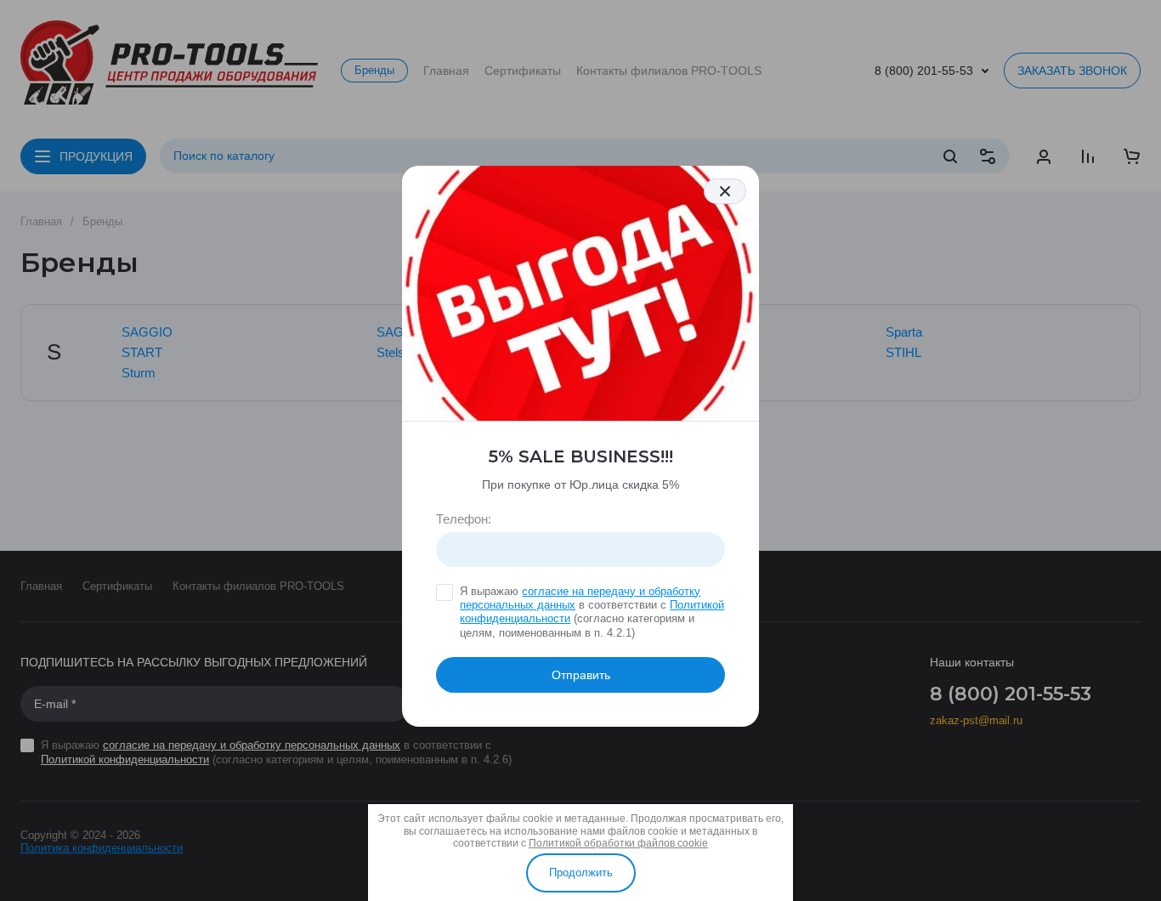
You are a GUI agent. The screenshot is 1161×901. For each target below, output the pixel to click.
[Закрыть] (725, 191)
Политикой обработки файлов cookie (618, 843)
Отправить (581, 675)
